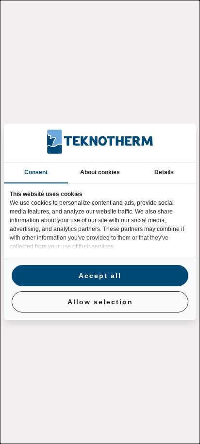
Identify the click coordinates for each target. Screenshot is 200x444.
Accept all (100, 276)
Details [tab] (164, 172)
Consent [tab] (36, 172)
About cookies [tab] (100, 172)
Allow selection (100, 302)
